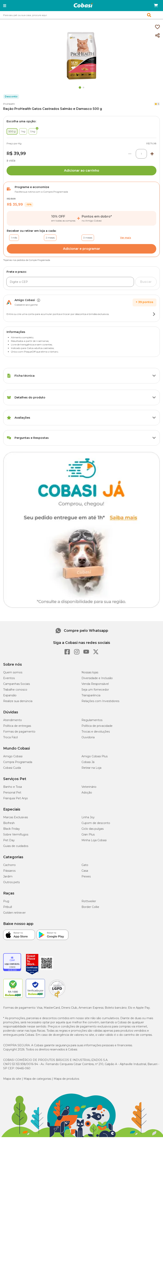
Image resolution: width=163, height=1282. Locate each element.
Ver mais (125, 237)
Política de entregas (17, 726)
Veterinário (89, 787)
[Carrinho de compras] (155, 5)
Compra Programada (17, 762)
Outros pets (11, 882)
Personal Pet (12, 792)
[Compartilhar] (157, 35)
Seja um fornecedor (95, 689)
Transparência (91, 695)
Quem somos (12, 672)
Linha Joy (88, 817)
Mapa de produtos (66, 1079)
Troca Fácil (10, 737)
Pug (6, 901)
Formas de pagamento (19, 731)
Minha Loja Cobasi (94, 840)
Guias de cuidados (15, 846)
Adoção (87, 792)
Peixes (86, 876)
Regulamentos (92, 720)
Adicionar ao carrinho (81, 170)
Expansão (9, 695)
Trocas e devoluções (96, 731)
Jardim (8, 876)
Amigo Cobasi (12, 756)
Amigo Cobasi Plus (95, 756)
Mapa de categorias (37, 1079)
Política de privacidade (97, 726)
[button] (4, 5)
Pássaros (9, 870)
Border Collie (90, 907)
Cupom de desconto (96, 823)
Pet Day (9, 840)
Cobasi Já (88, 762)
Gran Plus (88, 834)
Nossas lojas (90, 672)
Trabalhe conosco (15, 689)
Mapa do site (12, 1079)
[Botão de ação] (154, 314)
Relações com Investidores (100, 701)
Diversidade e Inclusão (97, 678)
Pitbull (7, 907)
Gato (85, 865)
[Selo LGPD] (57, 998)
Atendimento (12, 720)
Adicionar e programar (81, 249)
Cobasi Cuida (12, 768)
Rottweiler (89, 901)
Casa (85, 870)
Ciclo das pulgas (93, 829)
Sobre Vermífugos (15, 834)
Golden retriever (14, 912)
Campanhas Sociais (16, 684)
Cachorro (9, 865)
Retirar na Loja (91, 768)
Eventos (9, 678)
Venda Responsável (95, 684)
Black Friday (11, 829)
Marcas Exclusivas (15, 817)
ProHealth (9, 103)
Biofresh (9, 823)
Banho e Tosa (12, 787)
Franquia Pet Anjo (15, 798)
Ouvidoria (88, 737)
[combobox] (81, 15)
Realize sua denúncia (17, 701)
